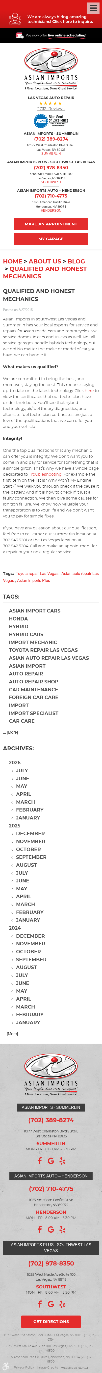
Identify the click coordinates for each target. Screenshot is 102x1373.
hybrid (18, 626)
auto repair (26, 674)
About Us (45, 262)
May (21, 786)
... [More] (10, 732)
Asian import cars (34, 611)
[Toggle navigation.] (93, 8)
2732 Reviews (51, 109)
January (28, 818)
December (30, 833)
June (22, 778)
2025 (14, 826)
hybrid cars (26, 634)
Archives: (18, 748)
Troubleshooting (45, 474)
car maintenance (33, 690)
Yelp (62, 1161)
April (23, 794)
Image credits (47, 1367)
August (26, 865)
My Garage (51, 239)
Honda (18, 619)
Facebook (39, 1161)
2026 (15, 763)
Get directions (51, 1322)
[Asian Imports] (51, 69)
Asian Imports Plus (33, 580)
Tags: (11, 597)
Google (51, 1161)
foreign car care (33, 697)
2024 (15, 928)
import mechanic (33, 642)
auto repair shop (33, 682)
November (30, 841)
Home (12, 262)
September (31, 857)
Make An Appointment (51, 224)
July (22, 770)
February (30, 810)
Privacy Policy (24, 1367)
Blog (76, 262)
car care (22, 721)
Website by (74, 1368)
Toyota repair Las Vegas (37, 573)
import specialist (33, 713)
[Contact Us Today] (51, 14)
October (28, 849)
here (89, 391)
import (19, 705)
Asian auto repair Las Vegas (49, 658)
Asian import (27, 666)
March (25, 802)
